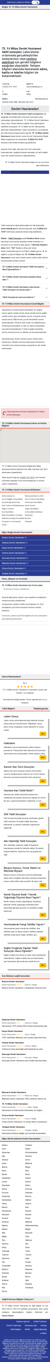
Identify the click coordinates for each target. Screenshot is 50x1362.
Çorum (4, 1182)
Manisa (5, 1225)
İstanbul (28, 1145)
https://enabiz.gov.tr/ (33, 251)
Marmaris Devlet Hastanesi (14, 1092)
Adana (27, 1149)
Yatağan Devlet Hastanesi (13, 1127)
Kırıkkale (5, 1273)
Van (3, 1262)
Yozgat (28, 1262)
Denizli (28, 1182)
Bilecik (4, 1167)
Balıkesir (28, 1163)
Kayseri (28, 1211)
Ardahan (5, 1280)
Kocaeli (5, 1218)
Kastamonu (6, 1211)
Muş (3, 1233)
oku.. (43, 734)
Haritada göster (41, 99)
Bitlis (4, 1171)
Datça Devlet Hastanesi (12, 1031)
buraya (44, 699)
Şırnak (4, 1277)
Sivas (27, 1247)
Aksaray (28, 1266)
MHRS (27, 1329)
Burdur (4, 1174)
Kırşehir (28, 1214)
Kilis (3, 1288)
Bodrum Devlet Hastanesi (13, 981)
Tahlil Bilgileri (15, 1329)
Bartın (27, 1277)
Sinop (4, 1247)
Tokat (27, 1251)
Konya (27, 1218)
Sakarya (28, 1240)
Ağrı (3, 1156)
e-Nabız (43, 1333)
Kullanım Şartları (23, 1321)
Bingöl (27, 1167)
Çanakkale (6, 1178)
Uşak (27, 1258)
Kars (27, 1207)
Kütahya (5, 1222)
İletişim (44, 1325)
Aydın (4, 1163)
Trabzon (5, 1255)
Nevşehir (28, 1233)
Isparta (28, 1204)
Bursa (27, 1174)
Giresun (28, 1196)
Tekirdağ (5, 1251)
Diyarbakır (6, 1185)
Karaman (28, 1269)
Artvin (27, 1160)
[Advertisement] (25, 29)
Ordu (27, 1236)
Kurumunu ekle (31, 1325)
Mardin (4, 1229)
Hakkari (28, 1200)
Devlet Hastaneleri (25, 109)
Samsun (5, 1244)
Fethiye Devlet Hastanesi (13, 1043)
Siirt (27, 1244)
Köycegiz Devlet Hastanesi (14, 1054)
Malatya (28, 1222)
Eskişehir (28, 1193)
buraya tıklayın (8, 1315)
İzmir (4, 1149)
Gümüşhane (6, 1200)
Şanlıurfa (5, 1258)
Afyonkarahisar (31, 1152)
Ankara (4, 1145)
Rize (3, 1240)
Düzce (4, 1291)
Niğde (4, 1236)
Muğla (27, 1229)
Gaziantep (6, 1196)
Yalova (4, 1284)
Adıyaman (6, 1152)
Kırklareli (5, 1214)
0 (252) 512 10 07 (27, 478)
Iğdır (27, 1280)
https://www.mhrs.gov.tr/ (11, 251)
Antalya (5, 1160)
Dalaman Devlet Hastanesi (13, 1020)
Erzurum (5, 1193)
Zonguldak (6, 1266)
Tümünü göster (40, 708)
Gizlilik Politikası (40, 1321)
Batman (28, 1273)
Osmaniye (29, 1288)
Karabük (28, 1284)
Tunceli (28, 1255)
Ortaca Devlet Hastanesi (13, 1115)
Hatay (4, 1204)
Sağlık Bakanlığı (40, 1329)
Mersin (4, 1207)
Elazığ (4, 1189)
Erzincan (28, 1189)
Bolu (27, 1171)
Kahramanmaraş (31, 1225)
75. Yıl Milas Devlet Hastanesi (15, 1104)
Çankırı (28, 1178)
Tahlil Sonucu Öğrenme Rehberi (18, 2)
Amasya (28, 1156)
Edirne (27, 1185)
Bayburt (5, 1269)
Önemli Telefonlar (13, 1325)
